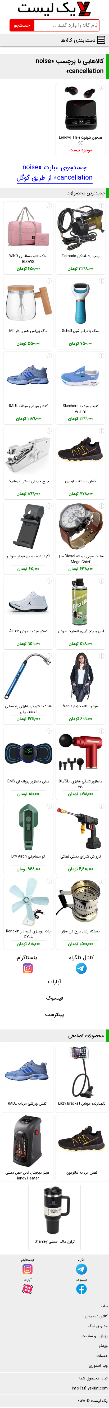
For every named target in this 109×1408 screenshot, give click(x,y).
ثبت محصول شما (93, 1378)
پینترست (54, 1014)
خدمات (102, 1356)
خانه (104, 1306)
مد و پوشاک (98, 1326)
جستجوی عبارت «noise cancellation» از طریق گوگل (55, 172)
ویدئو (103, 1346)
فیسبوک (54, 998)
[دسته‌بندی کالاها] (101, 40)
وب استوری (98, 1366)
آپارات (54, 982)
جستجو (21, 25)
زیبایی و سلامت (94, 1336)
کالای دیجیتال (96, 1316)
